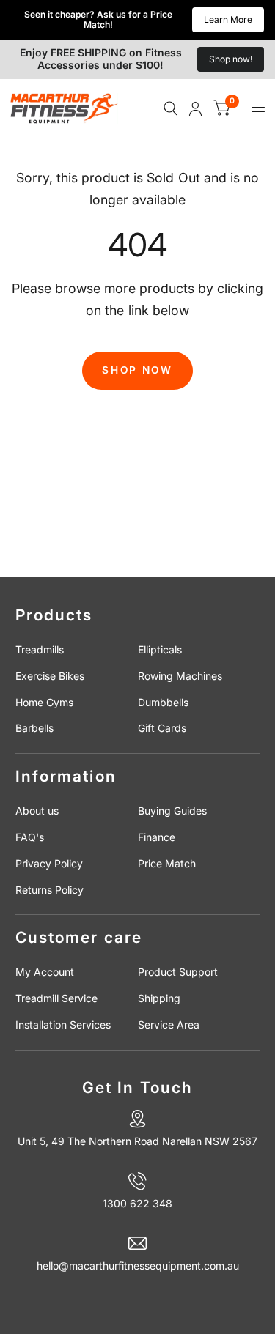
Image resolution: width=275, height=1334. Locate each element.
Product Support (178, 972)
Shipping (159, 998)
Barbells (34, 728)
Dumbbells (163, 702)
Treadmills (39, 649)
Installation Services (63, 1024)
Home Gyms (44, 702)
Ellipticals (160, 649)
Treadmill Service (56, 998)
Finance (156, 837)
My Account (44, 972)
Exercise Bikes (49, 676)
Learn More (228, 19)
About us (37, 810)
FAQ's (29, 837)
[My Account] (195, 108)
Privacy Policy (49, 863)
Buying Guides (172, 810)
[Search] (170, 108)
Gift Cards (162, 728)
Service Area (168, 1024)
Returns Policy (49, 889)
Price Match (167, 863)
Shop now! (230, 58)
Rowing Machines (180, 676)
